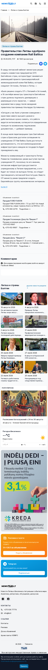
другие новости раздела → (36, 287)
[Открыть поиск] (31, 4)
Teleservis (28, 644)
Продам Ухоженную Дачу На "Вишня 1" (20, 219)
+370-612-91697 (11, 227)
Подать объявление (24, 553)
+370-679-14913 (11, 246)
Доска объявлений (8, 631)
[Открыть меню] (45, 3)
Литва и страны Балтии (20, 10)
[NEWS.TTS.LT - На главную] (9, 3)
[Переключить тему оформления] (40, 4)
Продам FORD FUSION (12, 201)
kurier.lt (4, 187)
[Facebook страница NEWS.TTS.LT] (8, 599)
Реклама (4, 627)
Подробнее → (24, 209)
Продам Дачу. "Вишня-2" (14, 238)
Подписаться (24, 573)
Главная (4, 10)
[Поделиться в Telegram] (45, 63)
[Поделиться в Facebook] (41, 63)
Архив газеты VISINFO (9, 635)
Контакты (4, 623)
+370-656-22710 (11, 209)
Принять (24, 666)
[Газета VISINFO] (36, 4)
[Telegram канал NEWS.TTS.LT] (3, 599)
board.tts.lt (15, 197)
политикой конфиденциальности (13, 661)
